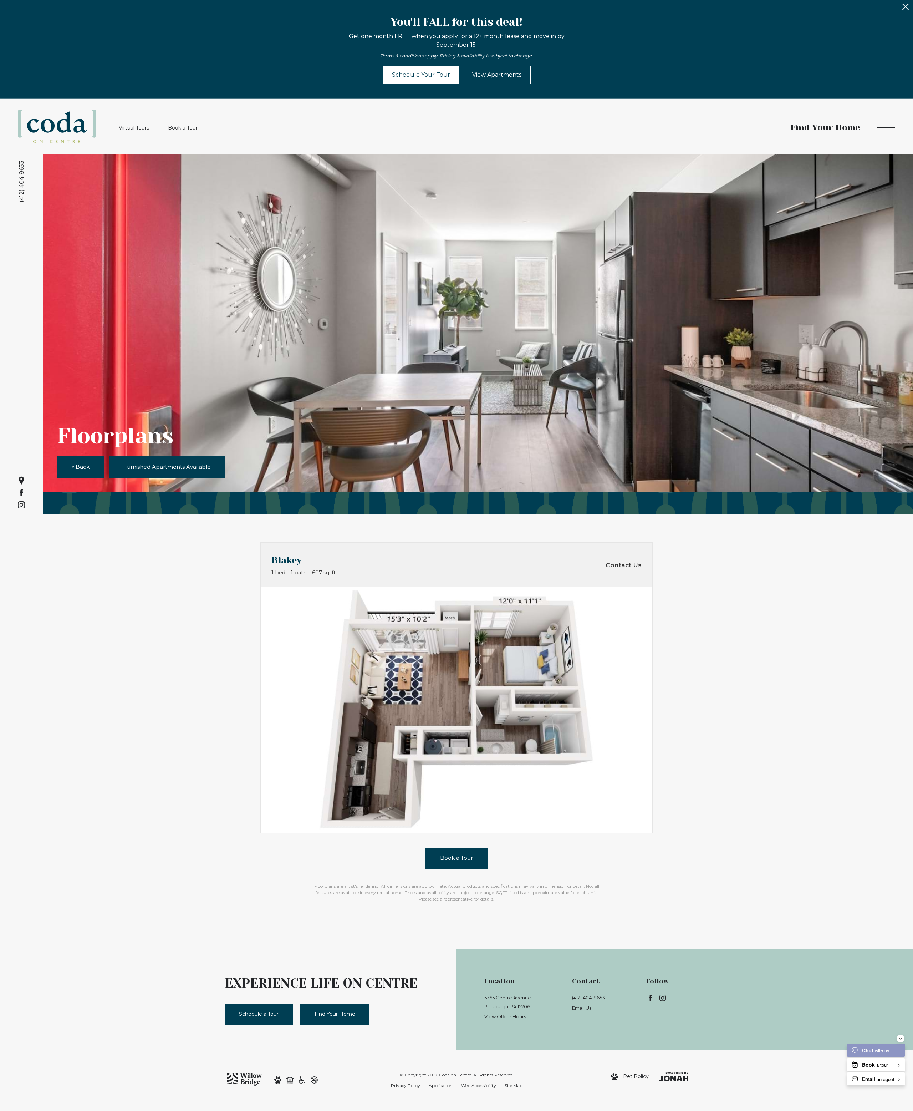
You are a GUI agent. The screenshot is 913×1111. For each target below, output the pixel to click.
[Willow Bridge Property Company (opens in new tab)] (244, 1079)
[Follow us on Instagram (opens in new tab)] (21, 504)
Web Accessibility (478, 1085)
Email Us (581, 1008)
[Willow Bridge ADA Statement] (302, 1079)
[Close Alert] (905, 8)
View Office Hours (505, 1016)
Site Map (513, 1085)
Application (441, 1085)
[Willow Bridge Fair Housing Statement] (290, 1079)
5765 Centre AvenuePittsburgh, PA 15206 (507, 1002)
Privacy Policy (405, 1085)
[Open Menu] (886, 128)
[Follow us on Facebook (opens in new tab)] (21, 492)
